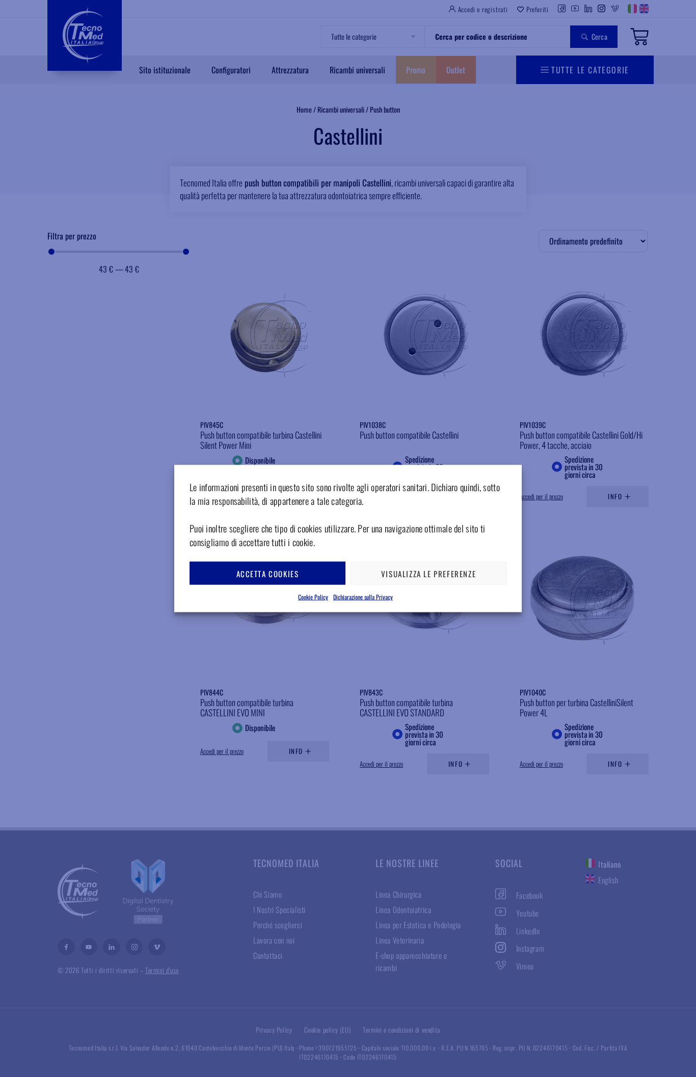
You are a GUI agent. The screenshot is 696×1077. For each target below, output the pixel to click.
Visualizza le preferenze (428, 573)
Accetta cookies (267, 573)
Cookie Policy (313, 597)
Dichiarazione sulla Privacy (363, 597)
